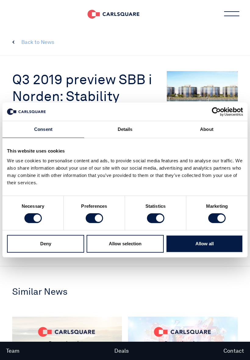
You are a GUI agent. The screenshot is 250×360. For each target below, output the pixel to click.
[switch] (94, 218)
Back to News (37, 42)
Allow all (204, 243)
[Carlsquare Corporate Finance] (113, 14)
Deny (45, 243)
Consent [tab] (43, 129)
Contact (233, 350)
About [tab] (206, 129)
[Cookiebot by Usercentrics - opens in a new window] (216, 111)
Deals (121, 350)
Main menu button (231, 13)
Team (13, 350)
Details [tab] (125, 129)
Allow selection (125, 243)
